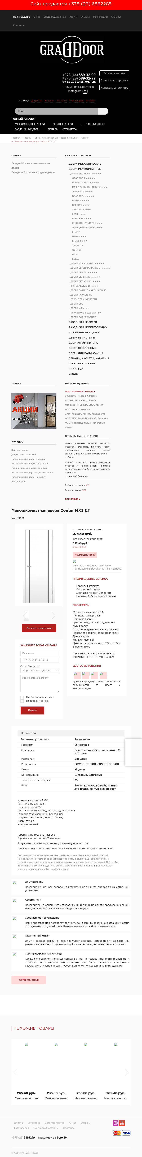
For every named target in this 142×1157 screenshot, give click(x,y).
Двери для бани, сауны (86, 353)
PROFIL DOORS (80, 183)
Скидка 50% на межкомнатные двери (30, 166)
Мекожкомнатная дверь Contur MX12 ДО (26, 1098)
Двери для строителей (23, 455)
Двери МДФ (77, 308)
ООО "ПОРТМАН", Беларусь (80, 392)
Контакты (19, 25)
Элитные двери (19, 450)
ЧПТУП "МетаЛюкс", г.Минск (80, 400)
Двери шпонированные (85, 268)
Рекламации (100, 16)
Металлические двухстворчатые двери (32, 473)
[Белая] (77, 674)
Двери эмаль (78, 272)
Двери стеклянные (82, 348)
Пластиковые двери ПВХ (85, 313)
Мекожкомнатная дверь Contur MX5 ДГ (115, 1098)
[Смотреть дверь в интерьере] (133, 752)
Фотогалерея (21, 1128)
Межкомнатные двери (30, 124)
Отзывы (116, 16)
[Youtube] (122, 1123)
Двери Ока (37, 100)
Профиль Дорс (76, 100)
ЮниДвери (78, 219)
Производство (21, 16)
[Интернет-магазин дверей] (72, 50)
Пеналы (53, 129)
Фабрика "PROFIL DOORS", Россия (84, 405)
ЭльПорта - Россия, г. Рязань (81, 396)
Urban (76, 237)
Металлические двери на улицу (28, 477)
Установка (34, 1122)
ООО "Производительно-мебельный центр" (85, 425)
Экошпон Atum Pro (84, 223)
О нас (36, 16)
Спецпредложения (55, 16)
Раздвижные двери (27, 129)
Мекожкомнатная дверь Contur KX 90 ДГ (56, 1098)
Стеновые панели (82, 364)
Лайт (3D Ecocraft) (84, 228)
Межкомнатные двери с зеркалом (29, 468)
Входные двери (62, 124)
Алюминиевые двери (84, 333)
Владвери (78, 196)
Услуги (73, 16)
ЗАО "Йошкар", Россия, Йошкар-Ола (85, 414)
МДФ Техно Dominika (84, 187)
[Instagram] (115, 1123)
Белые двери (18, 482)
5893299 (23, 1137)
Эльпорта (49, 100)
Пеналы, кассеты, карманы (89, 358)
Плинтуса (76, 369)
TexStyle (77, 246)
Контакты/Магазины (46, 1128)
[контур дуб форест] (103, 674)
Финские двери (80, 286)
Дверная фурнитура (83, 343)
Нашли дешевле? (85, 555)
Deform (77, 205)
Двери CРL (76, 304)
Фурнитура (69, 129)
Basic (75, 255)
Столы (73, 374)
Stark (75, 214)
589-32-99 (79, 74)
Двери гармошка (81, 295)
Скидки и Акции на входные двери (33, 172)
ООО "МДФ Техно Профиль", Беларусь (86, 418)
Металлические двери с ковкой (28, 459)
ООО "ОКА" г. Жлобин (77, 409)
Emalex (76, 241)
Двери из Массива (81, 263)
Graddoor (90, 100)
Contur (77, 250)
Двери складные (80, 281)
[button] (126, 1072)
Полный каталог (23, 118)
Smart (76, 232)
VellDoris (78, 210)
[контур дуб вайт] (85, 674)
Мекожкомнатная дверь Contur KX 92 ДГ (85, 1098)
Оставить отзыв (29, 980)
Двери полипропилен (83, 317)
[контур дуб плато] (94, 674)
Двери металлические (85, 164)
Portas (76, 201)
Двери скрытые (80, 277)
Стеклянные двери (93, 124)
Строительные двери (83, 299)
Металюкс (61, 100)
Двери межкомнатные (85, 169)
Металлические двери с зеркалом (29, 464)
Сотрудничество (54, 1122)
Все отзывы (73, 499)
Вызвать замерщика (39, 628)
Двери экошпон (80, 174)
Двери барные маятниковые (88, 290)
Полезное (69, 1128)
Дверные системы (82, 338)
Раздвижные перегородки (88, 327)
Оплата (85, 16)
